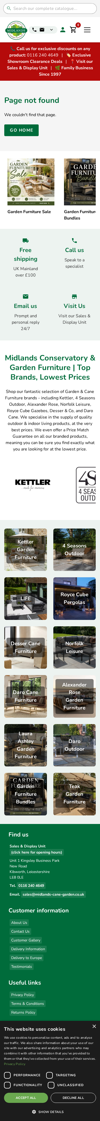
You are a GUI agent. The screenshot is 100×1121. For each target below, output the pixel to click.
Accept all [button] (26, 1098)
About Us (19, 922)
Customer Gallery (25, 940)
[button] (50, 1111)
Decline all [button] (73, 1098)
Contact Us (20, 931)
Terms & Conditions (27, 1003)
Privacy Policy (22, 994)
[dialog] (50, 1071)
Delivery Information (28, 949)
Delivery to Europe (26, 957)
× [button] (94, 1027)
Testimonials (21, 966)
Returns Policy (23, 1012)
